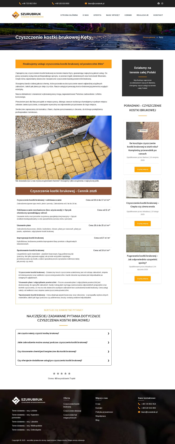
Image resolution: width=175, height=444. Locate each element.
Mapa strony (62, 440)
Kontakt (158, 15)
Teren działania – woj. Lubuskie (25, 422)
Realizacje (143, 15)
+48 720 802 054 (29, 3)
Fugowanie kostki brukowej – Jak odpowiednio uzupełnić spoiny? (142, 259)
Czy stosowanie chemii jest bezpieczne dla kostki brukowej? (47, 351)
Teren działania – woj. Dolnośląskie (26, 430)
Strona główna (69, 15)
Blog (97, 420)
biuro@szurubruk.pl (96, 3)
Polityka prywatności (104, 412)
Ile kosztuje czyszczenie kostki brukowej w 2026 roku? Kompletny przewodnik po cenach (142, 148)
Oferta (97, 15)
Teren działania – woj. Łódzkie (24, 411)
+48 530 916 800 (62, 3)
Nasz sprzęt (113, 15)
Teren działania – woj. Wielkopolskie (27, 426)
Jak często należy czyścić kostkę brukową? (38, 333)
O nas (86, 15)
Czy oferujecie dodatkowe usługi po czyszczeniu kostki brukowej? (50, 360)
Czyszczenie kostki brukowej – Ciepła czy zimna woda (142, 205)
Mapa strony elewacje (76, 440)
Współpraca (100, 416)
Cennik (128, 15)
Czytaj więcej (142, 169)
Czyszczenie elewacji (72, 411)
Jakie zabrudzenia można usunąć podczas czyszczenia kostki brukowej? (53, 342)
